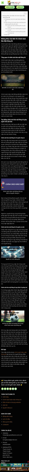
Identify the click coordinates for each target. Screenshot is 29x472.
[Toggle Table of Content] (24, 13)
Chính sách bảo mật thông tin (12, 399)
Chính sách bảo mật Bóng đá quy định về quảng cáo (17, 32)
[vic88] (14, 465)
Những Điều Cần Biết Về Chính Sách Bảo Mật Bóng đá (14, 16)
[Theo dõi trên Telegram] (15, 389)
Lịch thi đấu (6, 419)
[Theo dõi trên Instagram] (5, 389)
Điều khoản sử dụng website (12, 402)
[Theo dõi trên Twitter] (7, 389)
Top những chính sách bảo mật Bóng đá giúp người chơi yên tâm (15, 23)
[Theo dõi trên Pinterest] (10, 389)
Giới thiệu (6, 397)
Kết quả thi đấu (7, 422)
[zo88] (14, 469)
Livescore (6, 424)
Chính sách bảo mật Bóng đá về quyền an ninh (17, 29)
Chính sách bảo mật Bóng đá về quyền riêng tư (16, 26)
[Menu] (2, 2)
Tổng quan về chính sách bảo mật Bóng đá (15, 20)
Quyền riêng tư (7, 408)
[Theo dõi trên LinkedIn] (13, 389)
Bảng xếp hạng (7, 416)
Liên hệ (5, 405)
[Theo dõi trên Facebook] (2, 389)
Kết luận (7, 34)
